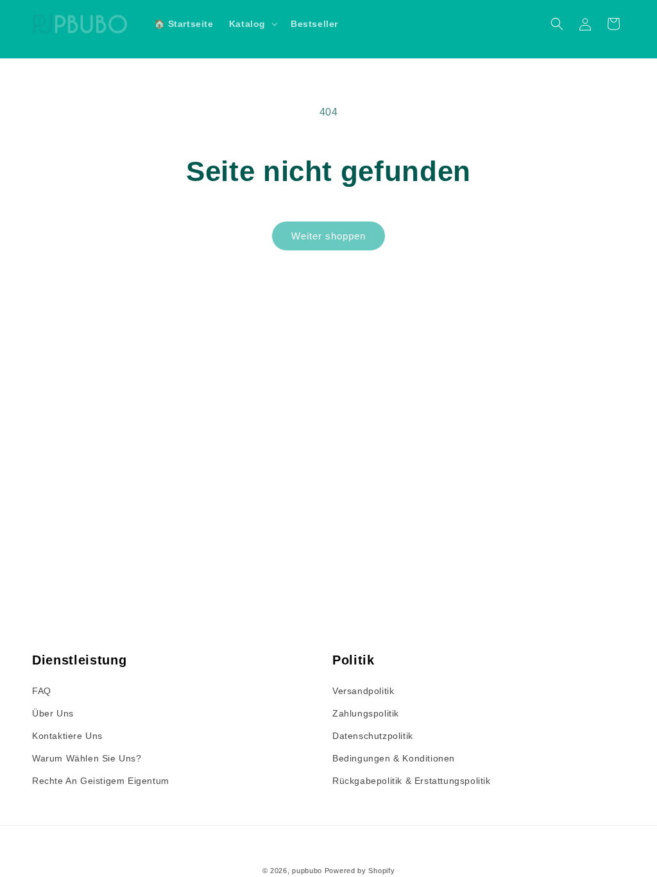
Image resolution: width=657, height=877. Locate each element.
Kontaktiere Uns (67, 736)
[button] (252, 23)
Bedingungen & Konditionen (393, 758)
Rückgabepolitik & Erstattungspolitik (411, 781)
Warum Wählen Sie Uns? (87, 758)
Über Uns (53, 713)
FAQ (41, 691)
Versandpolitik (363, 691)
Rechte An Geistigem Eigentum (100, 781)
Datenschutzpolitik (372, 736)
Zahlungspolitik (365, 713)
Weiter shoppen (328, 235)
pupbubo (307, 870)
